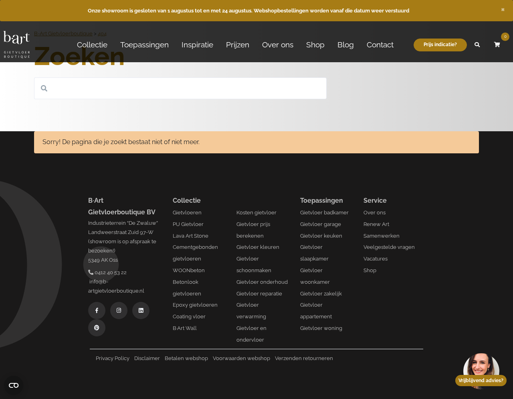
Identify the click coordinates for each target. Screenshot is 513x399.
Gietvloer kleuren (257, 247)
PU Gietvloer (188, 224)
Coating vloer (189, 317)
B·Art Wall (185, 328)
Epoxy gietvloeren (195, 305)
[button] (477, 45)
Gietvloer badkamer (324, 213)
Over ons (277, 44)
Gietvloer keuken (321, 236)
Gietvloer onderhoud (262, 282)
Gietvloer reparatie (259, 294)
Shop (315, 44)
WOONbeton (189, 270)
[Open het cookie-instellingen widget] (13, 385)
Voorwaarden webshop (241, 358)
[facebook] (96, 310)
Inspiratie (197, 44)
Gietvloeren (187, 213)
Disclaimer (147, 358)
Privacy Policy (112, 358)
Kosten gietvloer (256, 213)
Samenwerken (382, 236)
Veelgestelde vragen (389, 247)
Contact (380, 44)
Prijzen (237, 44)
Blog (345, 44)
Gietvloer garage (320, 224)
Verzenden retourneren (304, 358)
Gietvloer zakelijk (321, 294)
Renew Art (376, 224)
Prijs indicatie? (440, 44)
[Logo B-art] (16, 45)
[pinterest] (96, 327)
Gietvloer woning (321, 328)
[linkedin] (140, 310)
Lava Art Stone (190, 236)
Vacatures (376, 259)
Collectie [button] (92, 44)
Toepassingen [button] (144, 44)
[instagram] (118, 310)
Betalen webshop (186, 358)
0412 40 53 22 (110, 272)
